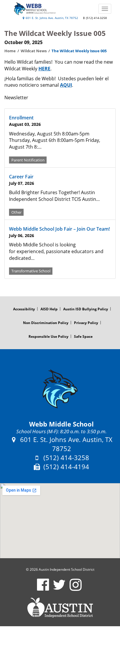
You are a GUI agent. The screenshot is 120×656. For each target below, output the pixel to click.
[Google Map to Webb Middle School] (60, 520)
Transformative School (30, 271)
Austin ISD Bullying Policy (85, 309)
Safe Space (83, 336)
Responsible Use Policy (48, 336)
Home (10, 50)
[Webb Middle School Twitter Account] (59, 588)
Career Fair (21, 176)
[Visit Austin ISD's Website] (60, 607)
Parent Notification (28, 159)
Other (16, 212)
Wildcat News (34, 50)
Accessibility (24, 309)
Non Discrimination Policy (45, 322)
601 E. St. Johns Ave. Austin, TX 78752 (51, 18)
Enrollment (21, 117)
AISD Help (49, 309)
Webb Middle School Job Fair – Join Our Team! (59, 229)
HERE (44, 68)
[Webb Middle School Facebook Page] (43, 588)
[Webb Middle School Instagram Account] (76, 588)
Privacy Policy (86, 322)
